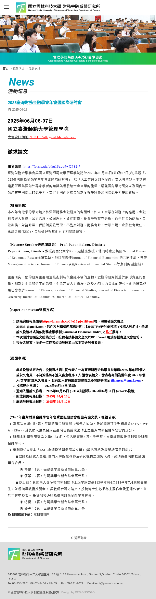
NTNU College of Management (52, 137)
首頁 (6, 68)
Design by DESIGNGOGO (78, 592)
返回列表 (80, 538)
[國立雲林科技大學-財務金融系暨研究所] (50, 8)
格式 (109, 332)
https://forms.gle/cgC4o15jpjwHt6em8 (68, 321)
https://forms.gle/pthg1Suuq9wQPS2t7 (52, 166)
